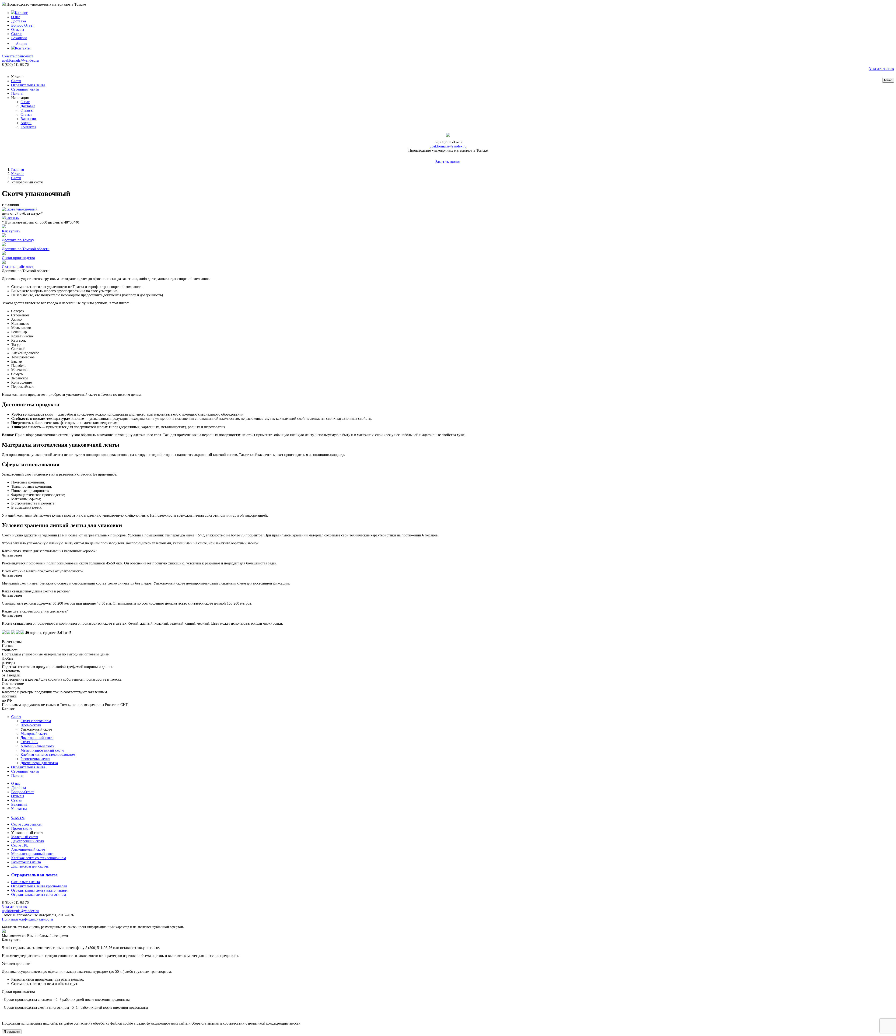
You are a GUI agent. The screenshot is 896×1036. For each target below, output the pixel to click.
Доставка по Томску (18, 240)
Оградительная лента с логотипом (38, 894)
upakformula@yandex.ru (20, 60)
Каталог (21, 13)
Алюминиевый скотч (37, 746)
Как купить (11, 231)
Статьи (16, 34)
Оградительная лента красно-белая (39, 886)
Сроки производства (18, 258)
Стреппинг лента (25, 89)
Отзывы (17, 30)
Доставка (18, 21)
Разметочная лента (35, 759)
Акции (21, 44)
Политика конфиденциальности (27, 919)
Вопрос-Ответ (22, 25)
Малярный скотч (34, 733)
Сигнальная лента (25, 882)
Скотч (16, 81)
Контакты (23, 48)
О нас (15, 17)
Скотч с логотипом (36, 721)
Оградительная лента (28, 85)
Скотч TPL (29, 742)
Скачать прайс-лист (17, 56)
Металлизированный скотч (42, 750)
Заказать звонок (881, 69)
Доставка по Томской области (25, 249)
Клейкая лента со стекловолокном (48, 754)
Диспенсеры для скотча (39, 763)
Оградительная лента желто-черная (39, 890)
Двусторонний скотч (37, 738)
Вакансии (19, 38)
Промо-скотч (31, 725)
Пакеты (17, 93)
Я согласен (12, 1031)
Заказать (12, 218)
